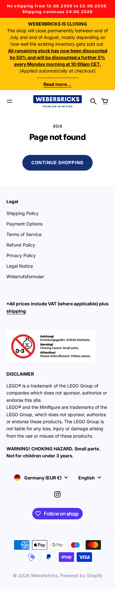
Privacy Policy (21, 255)
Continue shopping (57, 162)
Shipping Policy (22, 213)
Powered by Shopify (81, 575)
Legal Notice (19, 266)
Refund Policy (20, 245)
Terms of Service (24, 234)
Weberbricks (44, 575)
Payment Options (24, 223)
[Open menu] (9, 101)
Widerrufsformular (25, 276)
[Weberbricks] (57, 101)
